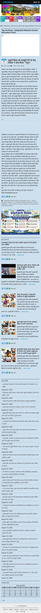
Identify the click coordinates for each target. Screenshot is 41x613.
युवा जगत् (33, 19)
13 (20, 592)
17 (4, 593)
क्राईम (38, 19)
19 (15, 593)
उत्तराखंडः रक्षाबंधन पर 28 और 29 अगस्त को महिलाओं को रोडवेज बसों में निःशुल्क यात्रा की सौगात (20, 439)
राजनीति (24, 19)
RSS (17, 611)
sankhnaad (6, 66)
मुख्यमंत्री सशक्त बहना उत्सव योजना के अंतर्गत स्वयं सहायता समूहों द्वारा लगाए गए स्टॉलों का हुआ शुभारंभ (28, 351)
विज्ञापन (11, 609)
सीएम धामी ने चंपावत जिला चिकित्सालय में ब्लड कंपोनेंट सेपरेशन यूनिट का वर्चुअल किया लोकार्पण (19, 515)
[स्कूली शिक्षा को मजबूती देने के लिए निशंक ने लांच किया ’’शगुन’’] (20, 46)
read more (20, 255)
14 (26, 592)
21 (26, 593)
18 (9, 593)
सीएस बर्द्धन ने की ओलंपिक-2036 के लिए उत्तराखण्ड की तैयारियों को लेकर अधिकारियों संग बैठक (20, 523)
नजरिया (14, 66)
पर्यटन (11, 19)
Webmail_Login (33, 609)
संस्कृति (2, 19)
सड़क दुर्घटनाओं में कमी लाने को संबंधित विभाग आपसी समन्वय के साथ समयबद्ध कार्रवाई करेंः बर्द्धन (19, 540)
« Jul (3, 600)
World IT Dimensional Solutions (30, 607)
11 (9, 592)
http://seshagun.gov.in (9, 193)
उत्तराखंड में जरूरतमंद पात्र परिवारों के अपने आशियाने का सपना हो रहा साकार (20, 506)
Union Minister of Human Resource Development (23, 204)
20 (20, 593)
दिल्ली (22, 66)
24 (4, 595)
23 (36, 593)
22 (31, 593)
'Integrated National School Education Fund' (17, 200)
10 (4, 592)
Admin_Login (23, 609)
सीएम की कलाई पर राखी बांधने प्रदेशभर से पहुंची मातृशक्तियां (26, 295)
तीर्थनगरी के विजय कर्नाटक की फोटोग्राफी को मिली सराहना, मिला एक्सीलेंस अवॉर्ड (20, 456)
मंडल (20, 18)
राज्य (6, 18)
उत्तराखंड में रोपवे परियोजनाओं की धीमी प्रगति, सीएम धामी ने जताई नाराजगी (20, 422)
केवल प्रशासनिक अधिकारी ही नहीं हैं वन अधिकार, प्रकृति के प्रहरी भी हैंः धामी (19, 531)
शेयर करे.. (13, 196)
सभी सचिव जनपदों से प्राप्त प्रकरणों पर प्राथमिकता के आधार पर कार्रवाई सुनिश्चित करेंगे (20, 565)
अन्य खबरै (29, 19)
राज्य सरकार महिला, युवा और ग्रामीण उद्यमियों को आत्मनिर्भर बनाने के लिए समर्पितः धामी (20, 489)
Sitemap (22, 611)
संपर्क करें (5, 609)
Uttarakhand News (7, 205)
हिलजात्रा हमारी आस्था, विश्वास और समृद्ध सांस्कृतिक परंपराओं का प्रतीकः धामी (28, 267)
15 (31, 592)
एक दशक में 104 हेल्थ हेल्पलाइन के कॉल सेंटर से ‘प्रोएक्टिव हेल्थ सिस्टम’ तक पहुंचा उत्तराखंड (20, 548)
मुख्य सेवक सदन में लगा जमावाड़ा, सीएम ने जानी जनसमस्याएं (27, 323)
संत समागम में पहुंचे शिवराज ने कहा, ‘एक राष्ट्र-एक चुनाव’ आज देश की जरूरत (20, 447)
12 (15, 592)
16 (36, 592)
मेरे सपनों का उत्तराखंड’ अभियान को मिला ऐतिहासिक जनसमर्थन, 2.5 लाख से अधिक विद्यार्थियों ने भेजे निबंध (20, 473)
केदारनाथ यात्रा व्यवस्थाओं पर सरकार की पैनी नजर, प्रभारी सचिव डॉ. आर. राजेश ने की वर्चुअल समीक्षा (20, 557)
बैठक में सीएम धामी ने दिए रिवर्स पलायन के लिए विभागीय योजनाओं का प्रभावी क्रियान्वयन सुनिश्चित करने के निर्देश (20, 481)
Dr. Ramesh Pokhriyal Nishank (23, 202)
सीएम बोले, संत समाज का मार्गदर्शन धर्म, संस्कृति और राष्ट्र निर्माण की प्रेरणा (20, 464)
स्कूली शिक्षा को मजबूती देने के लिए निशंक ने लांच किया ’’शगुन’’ (22, 61)
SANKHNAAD (8, 2)
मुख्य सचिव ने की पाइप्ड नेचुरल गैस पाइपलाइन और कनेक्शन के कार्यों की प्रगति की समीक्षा (19, 431)
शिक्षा (19, 66)
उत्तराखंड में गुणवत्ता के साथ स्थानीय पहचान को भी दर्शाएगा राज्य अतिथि (19, 243)
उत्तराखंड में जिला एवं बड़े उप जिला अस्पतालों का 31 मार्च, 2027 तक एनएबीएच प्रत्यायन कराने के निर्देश (20, 573)
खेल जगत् (15, 19)
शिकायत (16, 609)
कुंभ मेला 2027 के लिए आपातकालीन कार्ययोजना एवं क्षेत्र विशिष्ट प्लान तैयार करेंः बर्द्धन (20, 498)
